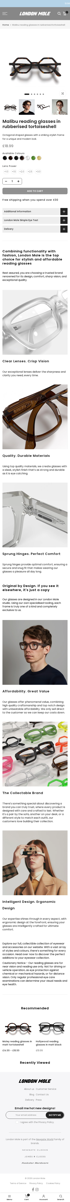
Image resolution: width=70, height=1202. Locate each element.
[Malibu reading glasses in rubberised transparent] (27, 158)
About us (29, 1089)
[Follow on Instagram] (37, 1189)
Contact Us (42, 1094)
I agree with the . (37, 1122)
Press (39, 1099)
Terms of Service (18, 1183)
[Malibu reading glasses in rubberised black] (16, 158)
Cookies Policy (53, 1183)
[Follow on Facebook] (33, 1189)
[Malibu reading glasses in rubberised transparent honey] (39, 158)
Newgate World (44, 1139)
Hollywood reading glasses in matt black (49, 1043)
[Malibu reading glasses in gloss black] (4, 158)
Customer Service (46, 1089)
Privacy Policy (46, 1122)
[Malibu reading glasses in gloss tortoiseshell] (10, 158)
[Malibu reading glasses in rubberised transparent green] (33, 158)
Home (5, 25)
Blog (31, 1094)
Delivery (29, 1099)
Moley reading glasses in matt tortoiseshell (17, 1043)
